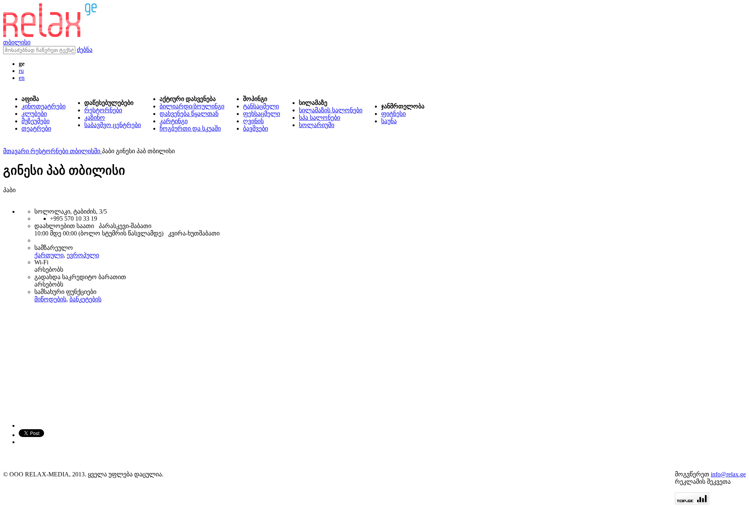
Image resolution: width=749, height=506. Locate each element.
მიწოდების (50, 299)
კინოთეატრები (43, 106)
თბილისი (16, 42)
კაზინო (94, 117)
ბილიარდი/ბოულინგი (192, 106)
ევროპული (83, 255)
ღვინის (253, 121)
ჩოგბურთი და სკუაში (190, 128)
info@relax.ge (728, 474)
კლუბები (34, 113)
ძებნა (84, 49)
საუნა (389, 121)
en (22, 77)
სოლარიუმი (316, 125)
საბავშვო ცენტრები (112, 125)
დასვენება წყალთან (189, 113)
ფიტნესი (393, 113)
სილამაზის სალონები (330, 110)
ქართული (49, 255)
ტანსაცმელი (261, 106)
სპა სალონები (319, 117)
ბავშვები (255, 128)
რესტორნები (103, 110)
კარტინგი (174, 121)
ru (21, 70)
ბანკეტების (85, 299)
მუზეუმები (35, 121)
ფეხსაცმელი (261, 113)
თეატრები (36, 128)
